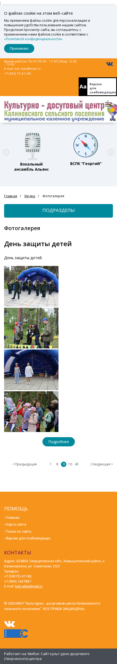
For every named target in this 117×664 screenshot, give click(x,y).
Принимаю (19, 48)
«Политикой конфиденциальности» (33, 39)
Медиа (29, 196)
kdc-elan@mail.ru (28, 68)
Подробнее (58, 441)
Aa (83, 86)
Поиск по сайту (18, 531)
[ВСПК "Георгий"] (85, 145)
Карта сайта (16, 524)
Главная (10, 196)
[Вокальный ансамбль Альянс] (31, 145)
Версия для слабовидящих (103, 88)
